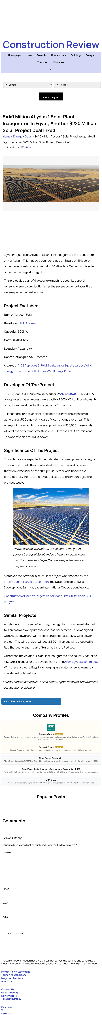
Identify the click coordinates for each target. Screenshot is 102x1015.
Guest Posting (9, 992)
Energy (17, 136)
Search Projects (51, 97)
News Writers (9, 995)
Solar (28, 136)
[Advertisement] (51, 18)
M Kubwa (28, 147)
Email (5, 903)
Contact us (7, 989)
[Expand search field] (51, 69)
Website (6, 917)
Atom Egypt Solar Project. (81, 662)
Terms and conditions (14, 974)
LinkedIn (6, 1013)
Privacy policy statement (15, 971)
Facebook (6, 1007)
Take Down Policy (11, 998)
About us (6, 981)
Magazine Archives (12, 978)
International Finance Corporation (26, 582)
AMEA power (28, 323)
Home (6, 136)
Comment (7, 852)
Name (6, 889)
